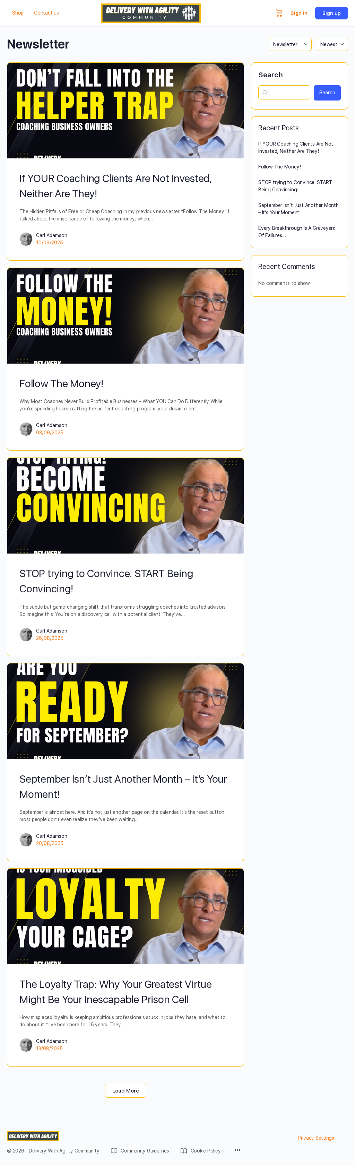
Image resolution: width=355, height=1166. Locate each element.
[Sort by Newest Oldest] (332, 44)
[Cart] (279, 13)
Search (270, 75)
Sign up (331, 13)
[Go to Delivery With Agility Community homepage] (151, 12)
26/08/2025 (49, 638)
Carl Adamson (51, 235)
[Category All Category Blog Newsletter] (291, 44)
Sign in (299, 13)
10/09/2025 (49, 242)
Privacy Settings (316, 1138)
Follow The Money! (61, 383)
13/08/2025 (49, 1048)
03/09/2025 (49, 432)
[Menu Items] (237, 1150)
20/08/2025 (49, 843)
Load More (125, 1091)
